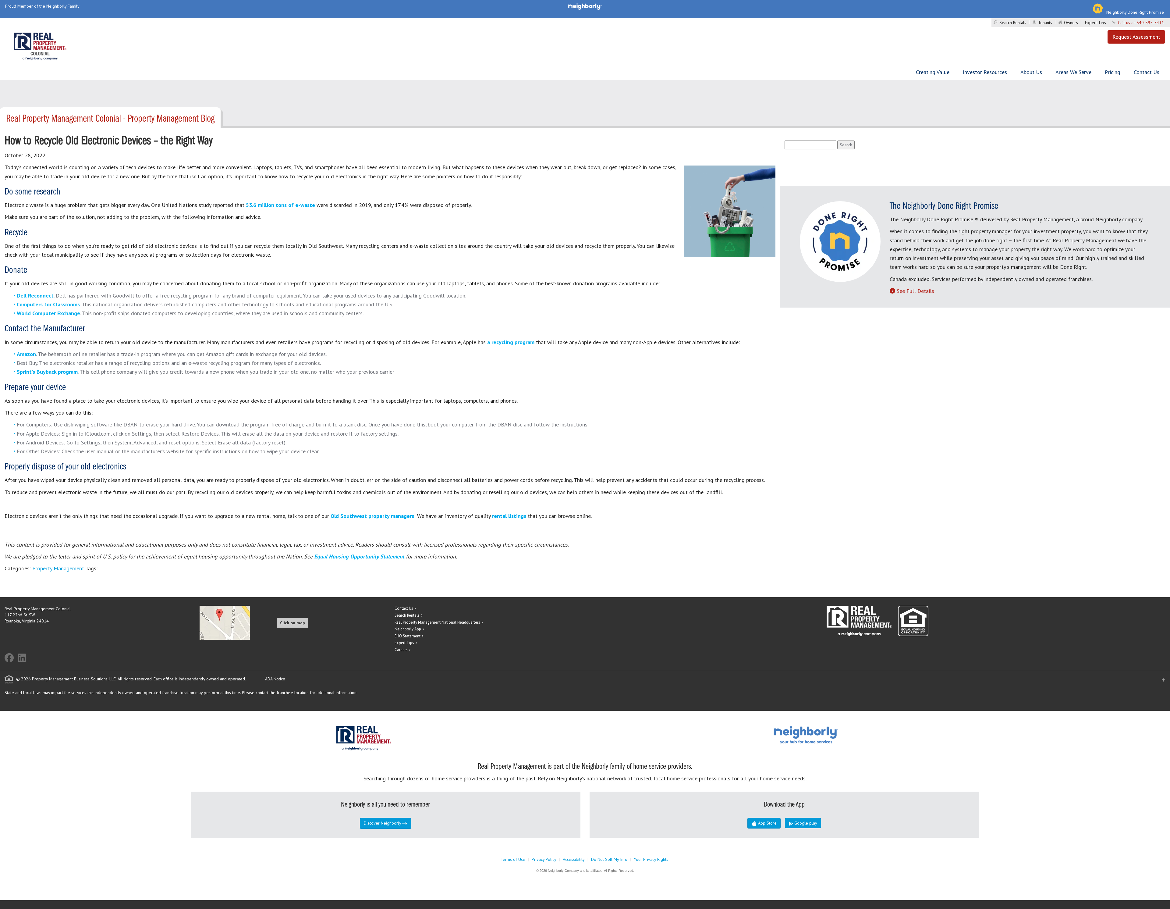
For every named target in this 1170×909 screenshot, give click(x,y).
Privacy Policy (544, 859)
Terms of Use (513, 859)
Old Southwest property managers (372, 515)
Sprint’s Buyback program (47, 371)
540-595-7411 (1150, 22)
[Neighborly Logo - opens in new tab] (824, 735)
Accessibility (574, 859)
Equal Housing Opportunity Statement (360, 556)
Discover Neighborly (382, 823)
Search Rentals (1012, 22)
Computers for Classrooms (48, 304)
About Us (1031, 72)
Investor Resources (985, 72)
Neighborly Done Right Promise (1135, 12)
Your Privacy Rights (651, 859)
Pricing (1112, 72)
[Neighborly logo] (585, 6)
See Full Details (915, 290)
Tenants (1045, 22)
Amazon (26, 354)
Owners (1071, 22)
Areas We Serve (1073, 72)
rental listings (509, 515)
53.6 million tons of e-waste (280, 205)
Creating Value (932, 72)
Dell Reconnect (35, 295)
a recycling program (510, 342)
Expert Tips (1095, 22)
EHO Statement (407, 636)
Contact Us (1146, 72)
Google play (805, 823)
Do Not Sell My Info (609, 859)
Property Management (58, 568)
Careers (401, 649)
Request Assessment (1136, 36)
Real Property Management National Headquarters (437, 622)
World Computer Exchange (48, 313)
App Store (767, 823)
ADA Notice (275, 679)
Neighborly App (408, 629)
